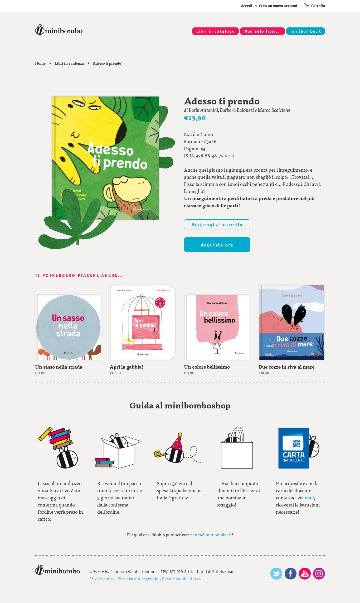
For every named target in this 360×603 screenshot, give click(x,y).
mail (309, 497)
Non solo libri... (262, 31)
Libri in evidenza (69, 63)
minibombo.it (305, 31)
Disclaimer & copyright (138, 578)
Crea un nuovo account (278, 6)
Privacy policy (101, 578)
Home (40, 63)
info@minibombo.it (212, 534)
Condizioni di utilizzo (181, 578)
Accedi (246, 6)
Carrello (318, 6)
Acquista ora (217, 244)
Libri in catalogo (215, 31)
